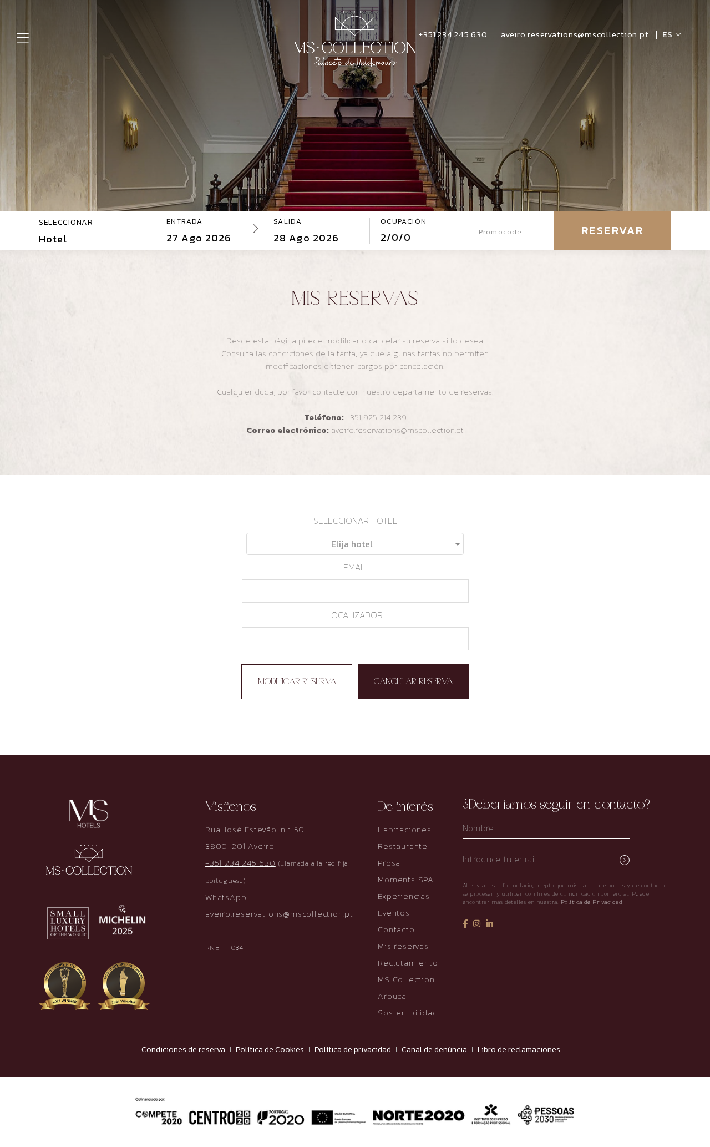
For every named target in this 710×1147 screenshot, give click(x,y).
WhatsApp (225, 897)
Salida (287, 221)
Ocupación (404, 221)
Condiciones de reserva (183, 1049)
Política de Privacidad (592, 901)
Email (355, 567)
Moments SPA (406, 879)
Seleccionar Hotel (355, 520)
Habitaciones (405, 829)
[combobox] (355, 544)
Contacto (396, 929)
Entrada (184, 221)
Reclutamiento (408, 962)
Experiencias (404, 896)
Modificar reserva (297, 682)
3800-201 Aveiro (240, 846)
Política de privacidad (353, 1049)
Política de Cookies (270, 1049)
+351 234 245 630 (454, 34)
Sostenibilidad (408, 1012)
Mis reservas (403, 945)
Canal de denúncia (434, 1049)
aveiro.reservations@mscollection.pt (279, 913)
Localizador (355, 614)
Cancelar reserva (413, 682)
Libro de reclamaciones (519, 1049)
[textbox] (355, 543)
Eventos (394, 912)
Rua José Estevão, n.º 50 (255, 829)
